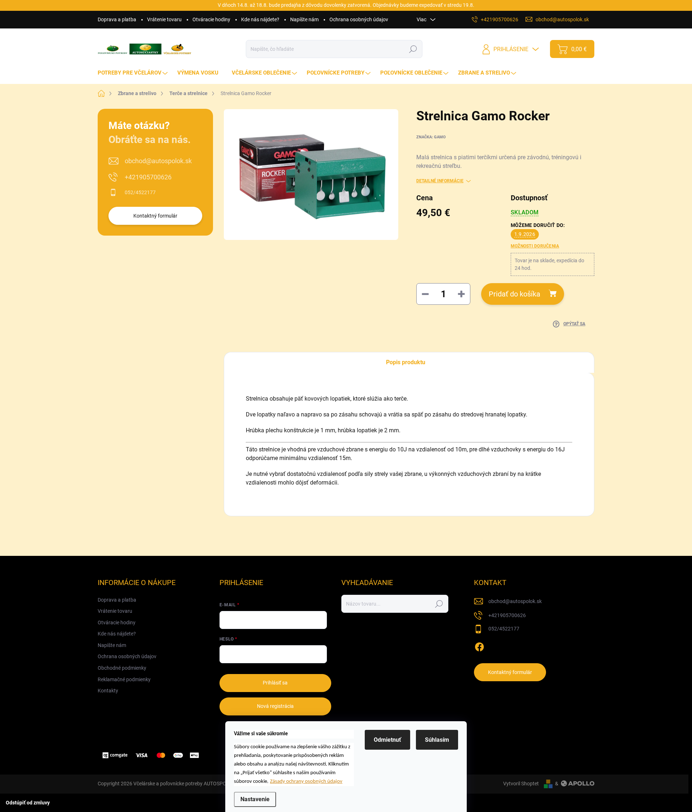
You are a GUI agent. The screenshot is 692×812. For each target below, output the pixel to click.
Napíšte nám (304, 19)
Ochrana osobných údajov (358, 19)
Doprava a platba (117, 19)
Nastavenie (255, 799)
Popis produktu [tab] (405, 362)
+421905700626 (148, 177)
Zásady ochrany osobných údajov (306, 781)
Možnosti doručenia (535, 246)
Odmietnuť (387, 739)
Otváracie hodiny (211, 19)
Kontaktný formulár (155, 216)
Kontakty (108, 690)
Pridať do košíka (514, 294)
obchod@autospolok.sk (158, 161)
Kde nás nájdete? (260, 19)
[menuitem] (133, 73)
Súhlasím (437, 739)
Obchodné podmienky (122, 668)
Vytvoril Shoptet (521, 783)
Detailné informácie (439, 180)
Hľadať (413, 49)
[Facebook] (479, 645)
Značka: (431, 137)
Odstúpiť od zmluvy (28, 803)
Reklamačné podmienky (124, 679)
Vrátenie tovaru (164, 19)
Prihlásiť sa (275, 683)
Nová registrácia (275, 706)
